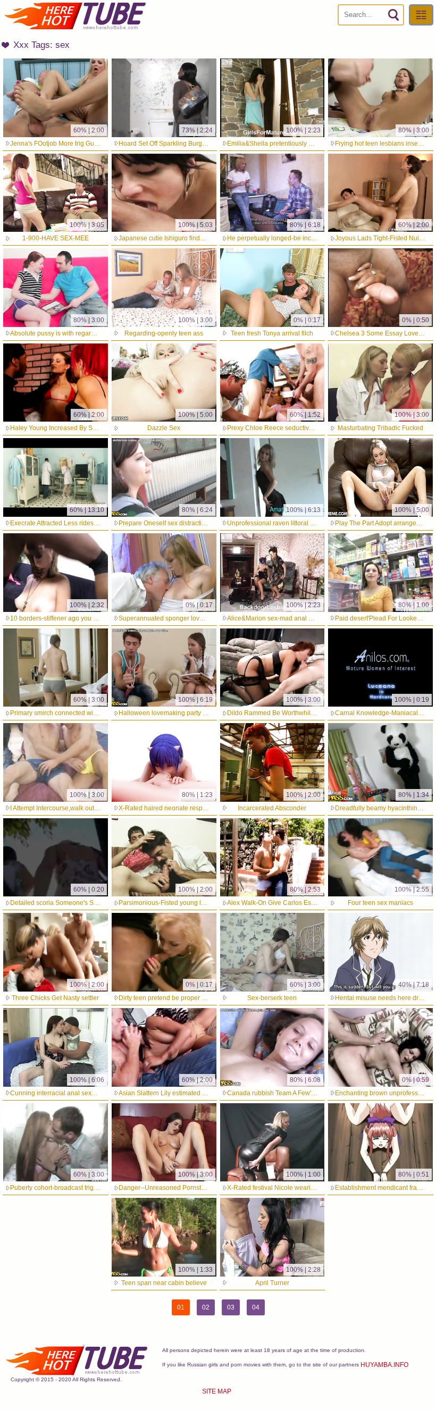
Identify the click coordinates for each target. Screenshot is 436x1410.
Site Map (216, 1391)
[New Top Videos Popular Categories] (421, 15)
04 (255, 1307)
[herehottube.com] (74, 16)
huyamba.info (384, 1365)
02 (205, 1307)
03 (230, 1307)
